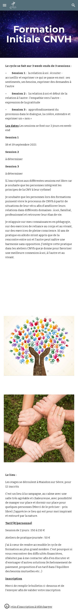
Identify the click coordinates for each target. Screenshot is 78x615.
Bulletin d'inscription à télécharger (28, 606)
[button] (4, 5)
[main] (39, 34)
